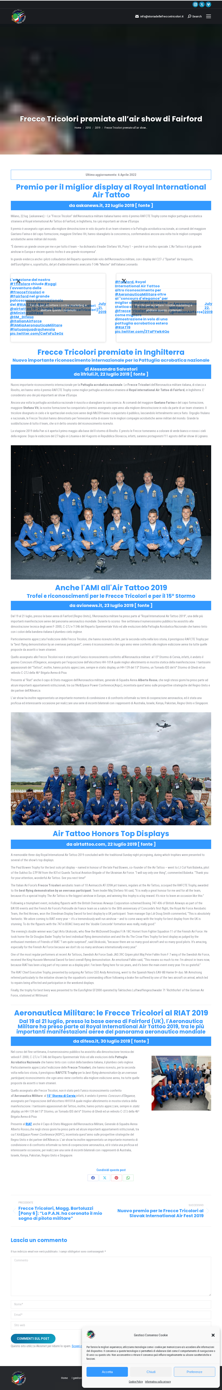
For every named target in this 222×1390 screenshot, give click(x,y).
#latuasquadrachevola (32, 329)
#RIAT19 (123, 327)
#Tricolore (20, 283)
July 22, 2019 (208, 308)
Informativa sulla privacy (158, 1381)
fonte (144, 205)
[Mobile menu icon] (208, 16)
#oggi (50, 283)
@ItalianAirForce (26, 321)
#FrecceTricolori (25, 292)
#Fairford (19, 296)
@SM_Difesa (22, 316)
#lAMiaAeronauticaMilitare (36, 325)
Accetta (107, 1372)
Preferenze (194, 1372)
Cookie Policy (136, 1381)
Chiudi (151, 1372)
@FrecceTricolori (130, 310)
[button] (213, 1335)
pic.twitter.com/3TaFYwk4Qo (142, 331)
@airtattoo (20, 308)
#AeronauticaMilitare (136, 294)
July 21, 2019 (102, 308)
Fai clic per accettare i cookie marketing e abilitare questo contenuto (58, 307)
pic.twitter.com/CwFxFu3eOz (36, 333)
